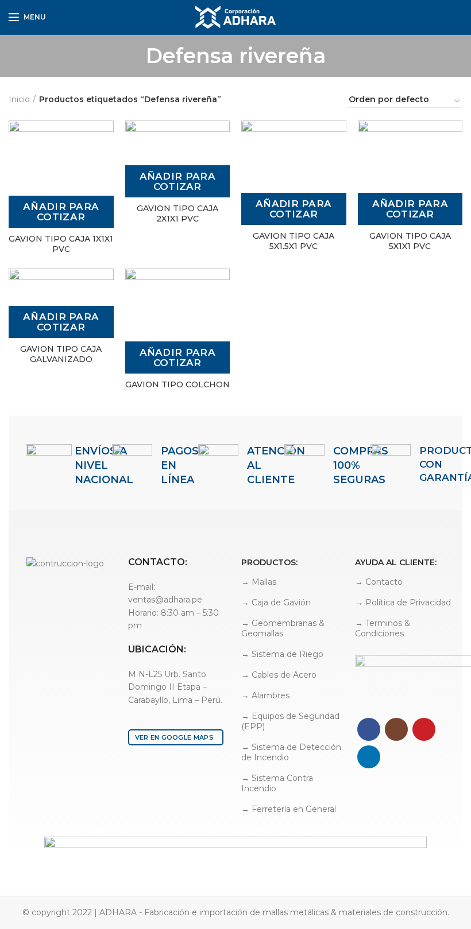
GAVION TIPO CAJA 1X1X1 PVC (61, 244)
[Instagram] (396, 729)
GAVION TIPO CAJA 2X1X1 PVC (177, 213)
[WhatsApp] (455, 17)
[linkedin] (442, 17)
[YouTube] (423, 729)
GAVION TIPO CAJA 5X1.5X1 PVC (293, 241)
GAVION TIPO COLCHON (177, 384)
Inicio (19, 99)
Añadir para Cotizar (61, 212)
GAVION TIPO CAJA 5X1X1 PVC (410, 241)
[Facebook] (429, 17)
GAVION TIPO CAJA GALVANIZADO (61, 354)
